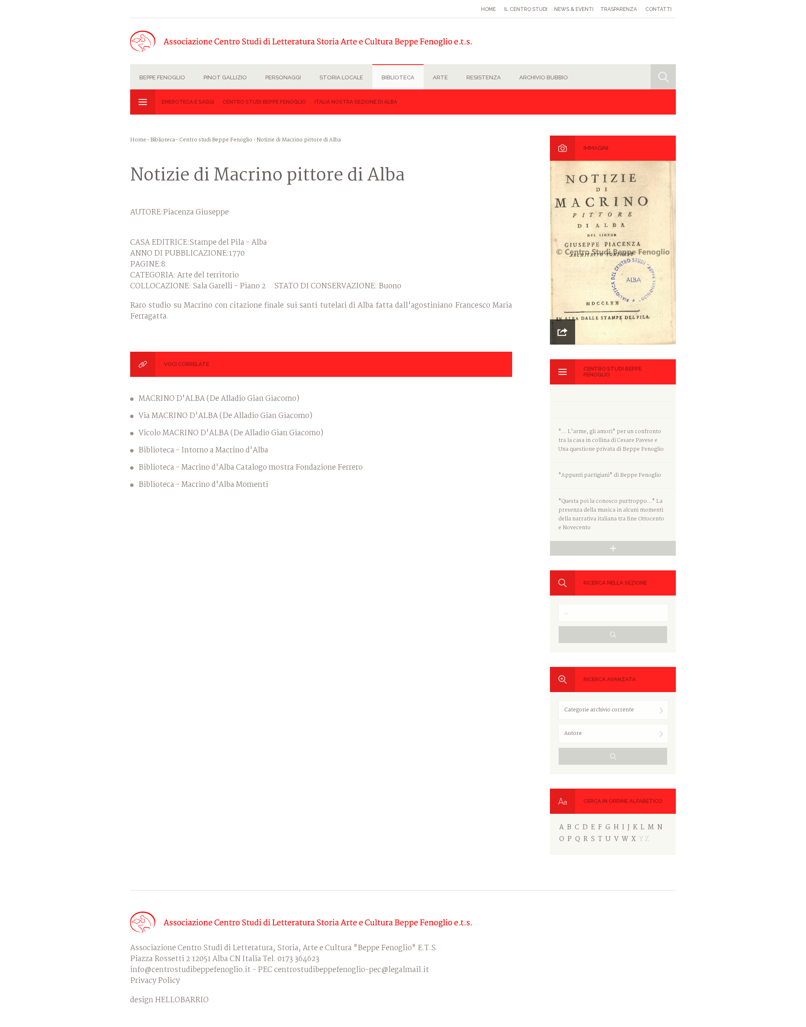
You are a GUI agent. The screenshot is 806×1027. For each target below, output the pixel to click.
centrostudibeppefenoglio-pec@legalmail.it (351, 970)
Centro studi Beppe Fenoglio (264, 102)
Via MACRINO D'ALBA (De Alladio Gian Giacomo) (225, 416)
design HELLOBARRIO (169, 1000)
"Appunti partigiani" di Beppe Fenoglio (609, 475)
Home (488, 9)
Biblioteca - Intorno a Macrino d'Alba (203, 450)
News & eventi (574, 9)
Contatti (658, 9)
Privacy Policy (155, 981)
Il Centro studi (525, 9)
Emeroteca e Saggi (188, 102)
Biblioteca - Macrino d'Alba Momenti (203, 485)
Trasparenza (618, 9)
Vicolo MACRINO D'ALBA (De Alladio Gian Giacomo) (231, 433)
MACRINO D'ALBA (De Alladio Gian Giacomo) (219, 399)
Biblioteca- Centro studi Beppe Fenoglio (201, 140)
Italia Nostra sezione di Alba (355, 102)
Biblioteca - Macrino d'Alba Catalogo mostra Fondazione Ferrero (251, 468)
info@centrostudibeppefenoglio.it (190, 970)
